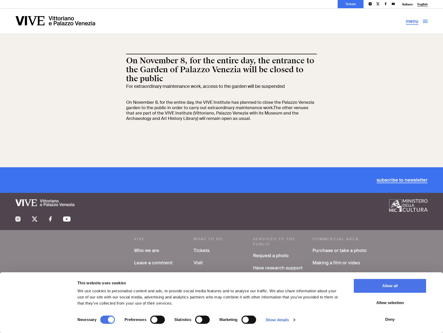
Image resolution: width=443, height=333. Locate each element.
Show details (277, 320)
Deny (390, 319)
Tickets (350, 4)
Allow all (390, 286)
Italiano (407, 4)
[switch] (157, 320)
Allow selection (390, 302)
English (422, 4)
